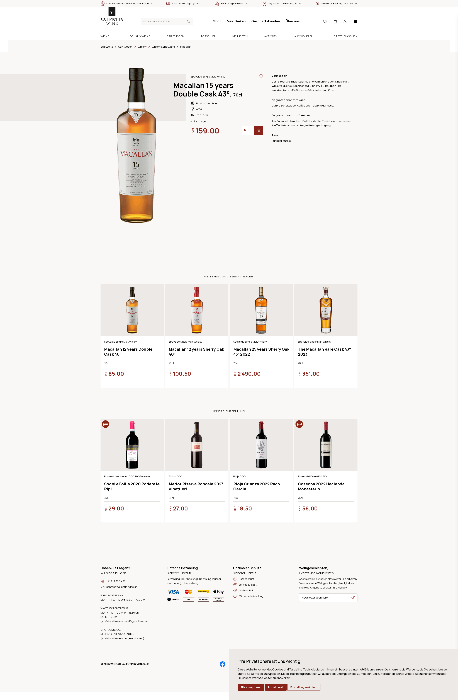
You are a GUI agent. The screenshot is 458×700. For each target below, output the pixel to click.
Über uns (293, 21)
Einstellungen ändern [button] (303, 687)
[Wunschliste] (325, 21)
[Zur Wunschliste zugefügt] (261, 76)
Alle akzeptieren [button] (251, 687)
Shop (217, 21)
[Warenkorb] (335, 21)
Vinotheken (236, 21)
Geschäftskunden (265, 21)
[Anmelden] (345, 21)
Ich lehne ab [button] (276, 687)
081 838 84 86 (350, 3)
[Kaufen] (258, 130)
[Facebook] (222, 664)
